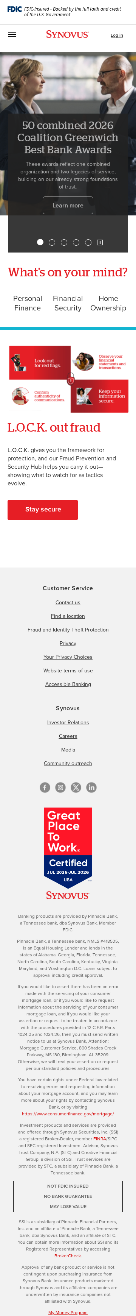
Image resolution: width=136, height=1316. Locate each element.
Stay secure (43, 509)
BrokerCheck (67, 1255)
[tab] (40, 242)
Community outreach (68, 763)
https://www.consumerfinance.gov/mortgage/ (68, 1113)
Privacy (68, 643)
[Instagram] (60, 787)
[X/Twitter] (76, 787)
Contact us (68, 603)
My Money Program (68, 1312)
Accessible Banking (68, 684)
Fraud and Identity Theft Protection (68, 630)
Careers (68, 736)
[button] (100, 242)
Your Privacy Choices (68, 657)
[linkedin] (91, 787)
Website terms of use (68, 671)
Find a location (68, 616)
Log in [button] (117, 35)
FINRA (99, 1138)
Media (68, 750)
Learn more (68, 205)
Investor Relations (68, 723)
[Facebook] (45, 787)
